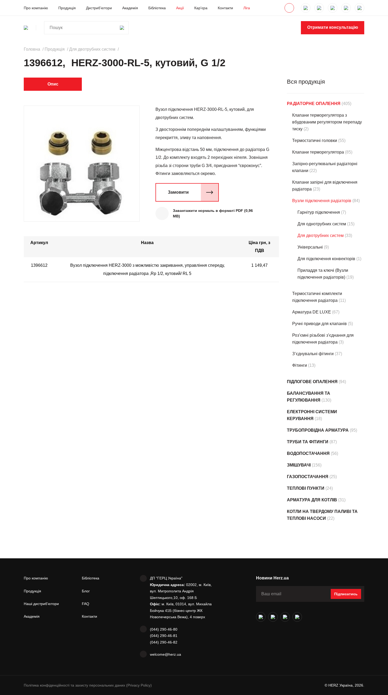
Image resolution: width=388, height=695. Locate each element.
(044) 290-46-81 (163, 636)
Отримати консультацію (332, 27)
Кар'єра (200, 8)
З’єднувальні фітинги (313, 353)
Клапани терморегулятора (318, 152)
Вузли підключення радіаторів (321, 200)
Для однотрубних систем (321, 224)
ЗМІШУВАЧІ (299, 465)
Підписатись (346, 594)
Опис (53, 84)
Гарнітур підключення (318, 212)
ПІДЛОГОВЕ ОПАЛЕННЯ (312, 381)
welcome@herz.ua (165, 654)
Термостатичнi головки (314, 140)
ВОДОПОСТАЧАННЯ (308, 453)
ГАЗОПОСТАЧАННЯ (307, 476)
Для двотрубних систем (320, 235)
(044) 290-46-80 (163, 629)
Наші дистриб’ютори (41, 604)
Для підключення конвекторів (326, 258)
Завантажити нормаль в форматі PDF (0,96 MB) (213, 213)
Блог (86, 591)
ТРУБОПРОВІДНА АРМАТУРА (318, 430)
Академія (130, 8)
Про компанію (36, 8)
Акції (180, 8)
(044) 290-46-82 (163, 642)
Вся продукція (306, 81)
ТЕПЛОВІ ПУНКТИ (305, 488)
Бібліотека (157, 8)
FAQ (85, 604)
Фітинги (299, 365)
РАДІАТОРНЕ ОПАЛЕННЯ (313, 103)
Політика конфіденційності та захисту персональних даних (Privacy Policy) (88, 685)
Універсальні (310, 247)
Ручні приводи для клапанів (319, 323)
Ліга (246, 8)
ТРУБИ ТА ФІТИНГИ (307, 442)
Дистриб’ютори (99, 8)
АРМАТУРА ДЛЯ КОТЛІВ (312, 500)
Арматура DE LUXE (311, 312)
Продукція (67, 8)
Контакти (225, 8)
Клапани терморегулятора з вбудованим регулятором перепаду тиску (327, 122)
